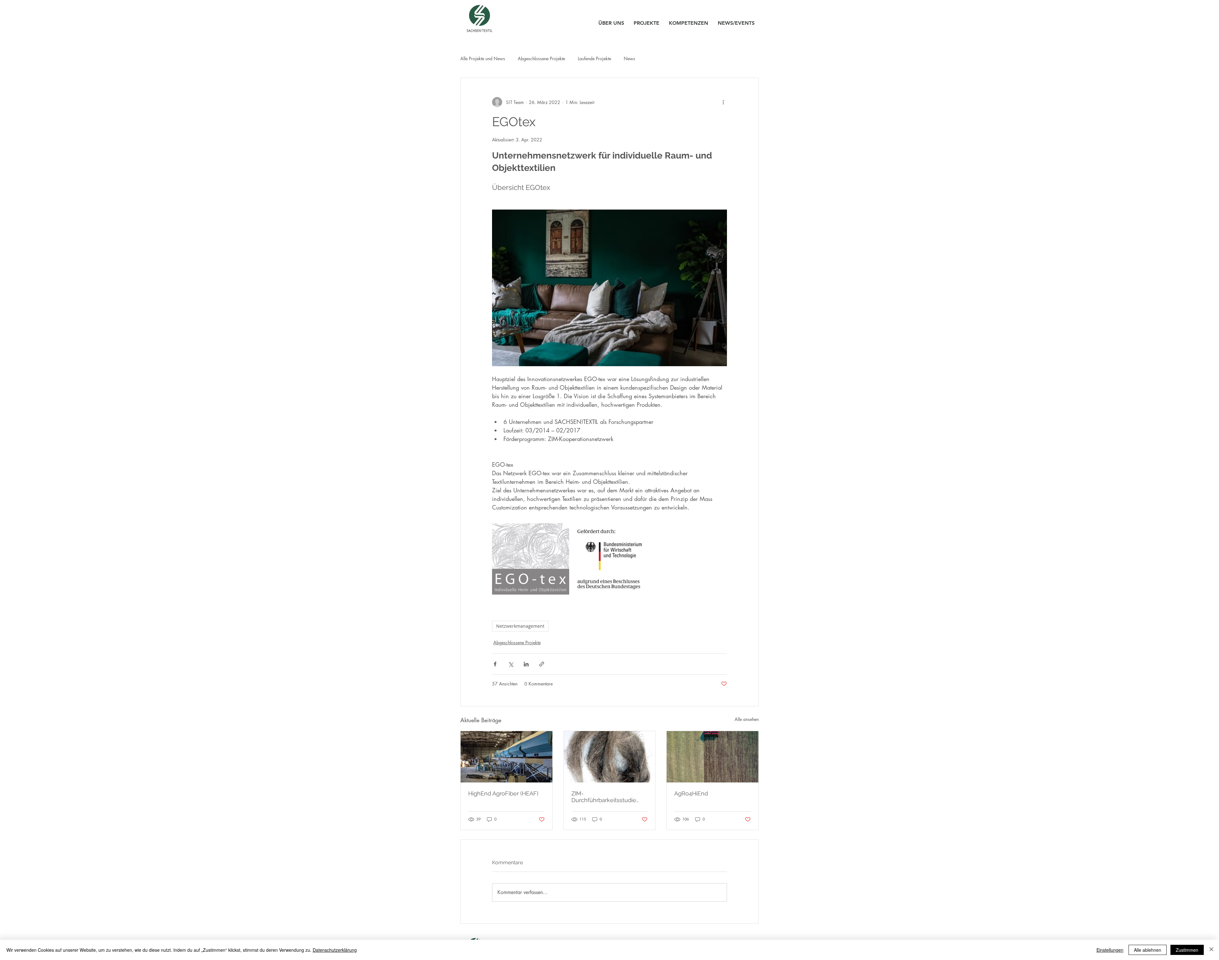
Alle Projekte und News (482, 58)
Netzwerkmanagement (520, 626)
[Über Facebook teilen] (495, 664)
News (629, 58)
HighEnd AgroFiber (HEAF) (503, 793)
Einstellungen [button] (1109, 950)
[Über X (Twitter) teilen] (511, 664)
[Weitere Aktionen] (723, 102)
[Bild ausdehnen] (530, 558)
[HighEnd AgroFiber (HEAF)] (506, 756)
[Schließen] (1211, 950)
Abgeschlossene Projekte (541, 58)
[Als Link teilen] (542, 664)
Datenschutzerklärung (335, 950)
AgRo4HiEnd (691, 793)
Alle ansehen (747, 719)
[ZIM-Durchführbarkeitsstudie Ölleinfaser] (610, 756)
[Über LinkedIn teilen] (526, 664)
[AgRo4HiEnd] (712, 756)
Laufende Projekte (594, 58)
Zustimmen (1187, 950)
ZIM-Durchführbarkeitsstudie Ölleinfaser (603, 796)
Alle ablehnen (1147, 950)
